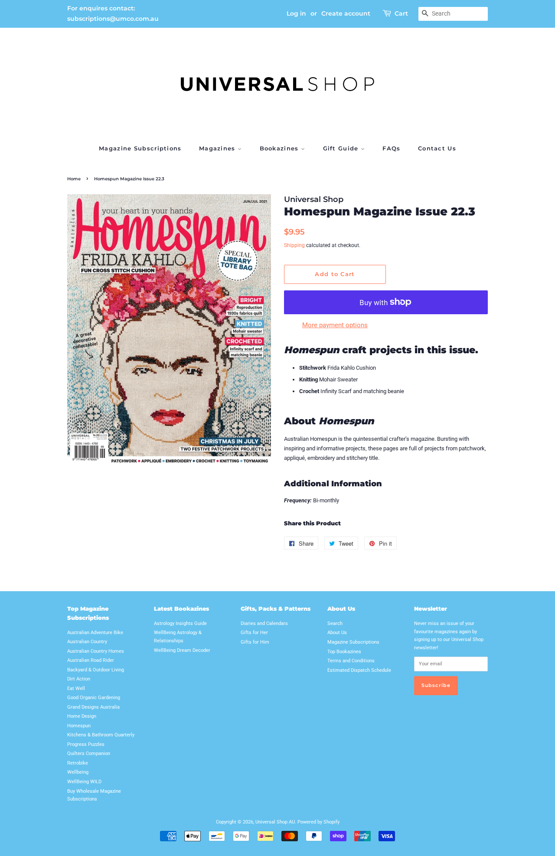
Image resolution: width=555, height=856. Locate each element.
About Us (337, 632)
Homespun (79, 726)
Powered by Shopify (318, 822)
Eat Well (76, 688)
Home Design (81, 716)
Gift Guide (342, 148)
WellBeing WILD (84, 781)
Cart (401, 13)
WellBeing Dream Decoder (182, 650)
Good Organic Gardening (93, 697)
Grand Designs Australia (93, 707)
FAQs (391, 148)
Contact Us (437, 148)
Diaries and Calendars (264, 623)
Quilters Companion (88, 753)
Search (335, 623)
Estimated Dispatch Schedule (359, 670)
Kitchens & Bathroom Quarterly (100, 735)
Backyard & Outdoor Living (95, 670)
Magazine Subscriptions (140, 148)
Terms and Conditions (351, 661)
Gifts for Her (254, 632)
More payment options (335, 325)
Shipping (294, 245)
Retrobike (77, 763)
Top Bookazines (344, 651)
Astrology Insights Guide (180, 623)
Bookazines (280, 148)
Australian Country (87, 641)
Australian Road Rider (90, 660)
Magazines (218, 148)
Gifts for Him (255, 642)
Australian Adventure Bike (95, 632)
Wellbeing (77, 772)
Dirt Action (78, 679)
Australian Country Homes (95, 651)
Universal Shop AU (275, 822)
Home (74, 178)
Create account (345, 13)
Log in (296, 13)
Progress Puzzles (85, 744)
